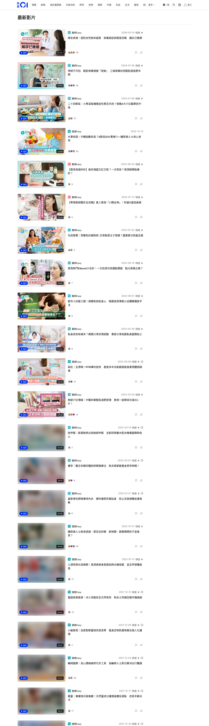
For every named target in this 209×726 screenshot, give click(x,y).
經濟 (145, 4)
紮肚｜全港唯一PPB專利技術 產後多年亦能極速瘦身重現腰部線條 (105, 369)
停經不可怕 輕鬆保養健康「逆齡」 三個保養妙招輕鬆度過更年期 (104, 72)
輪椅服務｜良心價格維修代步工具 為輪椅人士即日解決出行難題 (105, 663)
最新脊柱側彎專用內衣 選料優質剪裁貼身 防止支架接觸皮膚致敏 (105, 500)
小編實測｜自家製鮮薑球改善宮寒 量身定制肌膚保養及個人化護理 (105, 632)
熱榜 (91, 4)
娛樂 (43, 4)
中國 (109, 4)
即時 (81, 4)
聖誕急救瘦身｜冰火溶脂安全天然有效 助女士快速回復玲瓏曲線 (105, 597)
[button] (136, 53)
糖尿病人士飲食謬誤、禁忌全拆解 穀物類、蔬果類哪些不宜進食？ (103, 533)
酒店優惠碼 (55, 4)
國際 (100, 4)
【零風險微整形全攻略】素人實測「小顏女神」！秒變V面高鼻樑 (104, 202)
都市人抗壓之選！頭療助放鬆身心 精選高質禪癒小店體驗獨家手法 (105, 303)
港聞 (34, 4)
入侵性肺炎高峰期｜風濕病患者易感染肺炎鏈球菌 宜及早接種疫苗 (105, 566)
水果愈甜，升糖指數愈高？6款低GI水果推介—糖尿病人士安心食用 (104, 138)
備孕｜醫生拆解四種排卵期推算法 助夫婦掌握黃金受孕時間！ (103, 465)
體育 (136, 4)
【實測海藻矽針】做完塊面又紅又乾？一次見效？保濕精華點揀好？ (103, 171)
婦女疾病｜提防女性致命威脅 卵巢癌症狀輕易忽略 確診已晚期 (105, 37)
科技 (118, 4)
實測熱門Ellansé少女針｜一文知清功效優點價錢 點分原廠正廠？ (105, 268)
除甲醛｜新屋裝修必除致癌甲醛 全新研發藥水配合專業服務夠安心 (105, 434)
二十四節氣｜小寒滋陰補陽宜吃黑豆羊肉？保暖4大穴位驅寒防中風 (104, 105)
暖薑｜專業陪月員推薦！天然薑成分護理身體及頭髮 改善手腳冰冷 (105, 698)
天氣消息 (70, 4)
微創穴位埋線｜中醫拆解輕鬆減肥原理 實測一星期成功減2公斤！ (103, 401)
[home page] (22, 5)
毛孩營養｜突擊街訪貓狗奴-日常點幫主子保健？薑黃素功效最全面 (105, 235)
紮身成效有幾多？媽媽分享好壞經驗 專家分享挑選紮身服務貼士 (105, 334)
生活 (127, 4)
